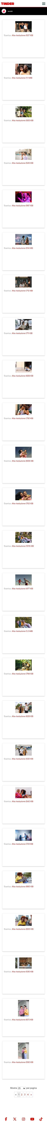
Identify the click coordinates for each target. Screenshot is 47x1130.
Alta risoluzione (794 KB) (22, 674)
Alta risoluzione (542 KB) (22, 801)
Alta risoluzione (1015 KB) (23, 546)
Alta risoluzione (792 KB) (22, 418)
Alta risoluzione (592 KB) (22, 1062)
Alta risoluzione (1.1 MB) (22, 78)
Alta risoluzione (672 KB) (22, 1020)
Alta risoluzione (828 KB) (22, 376)
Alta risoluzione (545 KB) (22, 163)
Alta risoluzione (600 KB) (23, 929)
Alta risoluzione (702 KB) (22, 503)
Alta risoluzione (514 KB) (22, 248)
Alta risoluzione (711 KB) (22, 333)
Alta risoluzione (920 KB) (22, 120)
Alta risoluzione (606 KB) (22, 461)
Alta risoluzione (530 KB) (22, 972)
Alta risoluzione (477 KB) (22, 589)
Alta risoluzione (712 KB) (22, 291)
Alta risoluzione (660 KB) (22, 886)
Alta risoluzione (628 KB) (22, 716)
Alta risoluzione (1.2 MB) (22, 631)
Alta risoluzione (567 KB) (22, 206)
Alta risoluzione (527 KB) (22, 35)
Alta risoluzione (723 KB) (22, 844)
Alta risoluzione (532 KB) (22, 759)
